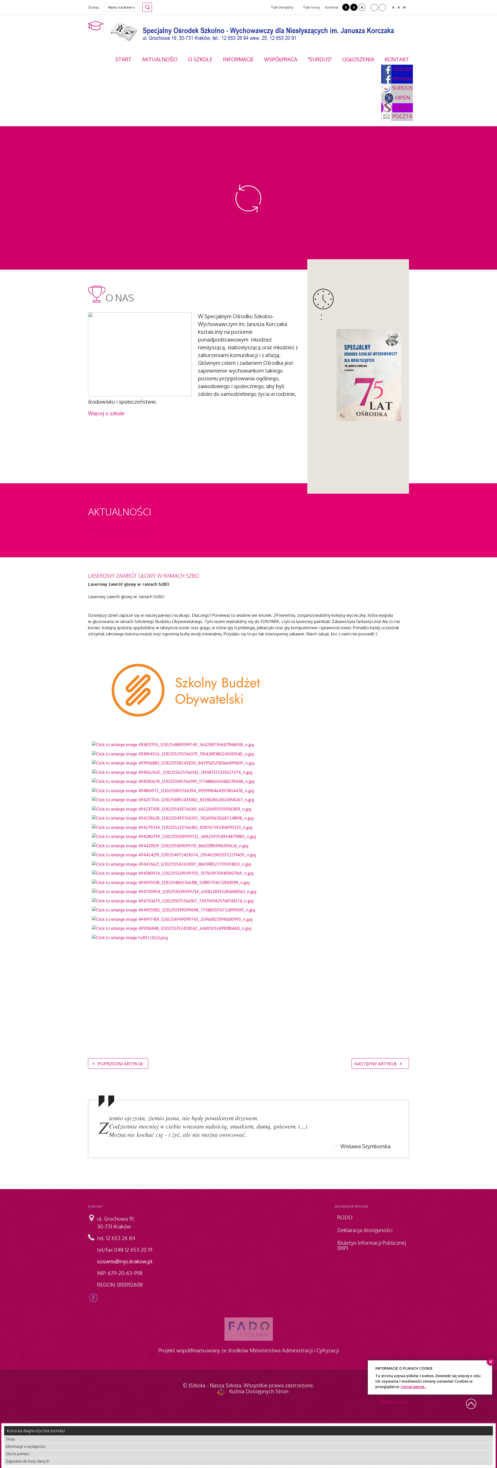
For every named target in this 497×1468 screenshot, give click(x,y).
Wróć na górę (471, 1404)
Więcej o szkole (106, 413)
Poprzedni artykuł (120, 1063)
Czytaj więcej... (413, 1386)
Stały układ (374, 7)
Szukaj (147, 7)
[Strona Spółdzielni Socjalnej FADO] (248, 1329)
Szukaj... (94, 7)
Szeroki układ (382, 7)
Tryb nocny (311, 7)
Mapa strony (394, 1401)
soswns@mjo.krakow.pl (124, 1261)
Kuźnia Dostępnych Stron (258, 1391)
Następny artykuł (376, 1063)
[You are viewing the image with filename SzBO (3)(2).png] (130, 937)
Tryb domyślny (281, 7)
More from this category (116, 530)
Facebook (93, 1298)
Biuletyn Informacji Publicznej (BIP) (371, 1245)
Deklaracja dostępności (364, 1230)
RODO (345, 1217)
